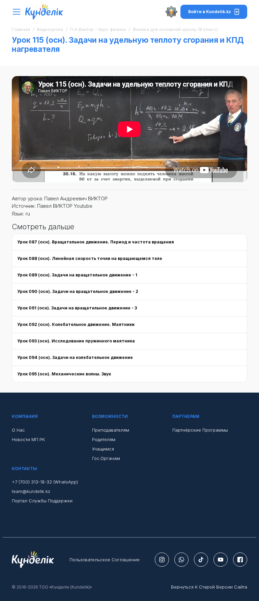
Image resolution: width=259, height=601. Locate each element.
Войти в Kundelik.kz (209, 11)
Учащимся (103, 449)
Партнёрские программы (200, 430)
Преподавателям (110, 430)
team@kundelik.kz (31, 491)
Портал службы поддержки (42, 500)
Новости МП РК (28, 439)
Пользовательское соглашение (104, 559)
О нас (18, 430)
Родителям (103, 439)
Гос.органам (106, 458)
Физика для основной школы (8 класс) (175, 29)
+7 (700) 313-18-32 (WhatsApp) (45, 482)
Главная (21, 29)
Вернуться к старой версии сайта (209, 587)
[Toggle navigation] (18, 12)
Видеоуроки (50, 29)
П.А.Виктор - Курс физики (98, 29)
